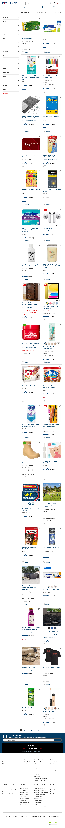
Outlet (17, 7)
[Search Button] (50, 3)
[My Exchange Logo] (12, 3)
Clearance (10, 7)
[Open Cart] (61, 3)
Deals (4, 7)
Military (22, 7)
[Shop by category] (23, 3)
